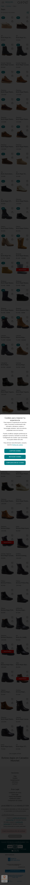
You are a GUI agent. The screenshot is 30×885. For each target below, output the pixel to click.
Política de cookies (17, 445)
